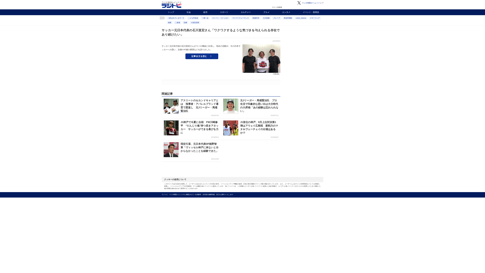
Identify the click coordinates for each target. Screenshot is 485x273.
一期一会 (205, 18)
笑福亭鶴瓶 (288, 18)
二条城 (177, 23)
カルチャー (246, 12)
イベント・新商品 (311, 12)
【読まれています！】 (176, 18)
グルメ (266, 12)
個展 (169, 23)
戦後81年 (256, 18)
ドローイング (315, 18)
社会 (189, 12)
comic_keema (301, 18)
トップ (171, 12)
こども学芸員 (193, 18)
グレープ (276, 18)
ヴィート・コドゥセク (220, 18)
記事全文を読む (199, 56)
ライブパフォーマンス (240, 18)
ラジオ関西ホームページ (311, 3)
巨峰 (185, 23)
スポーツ (224, 12)
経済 (205, 12)
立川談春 (266, 18)
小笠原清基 (195, 23)
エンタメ (286, 12)
